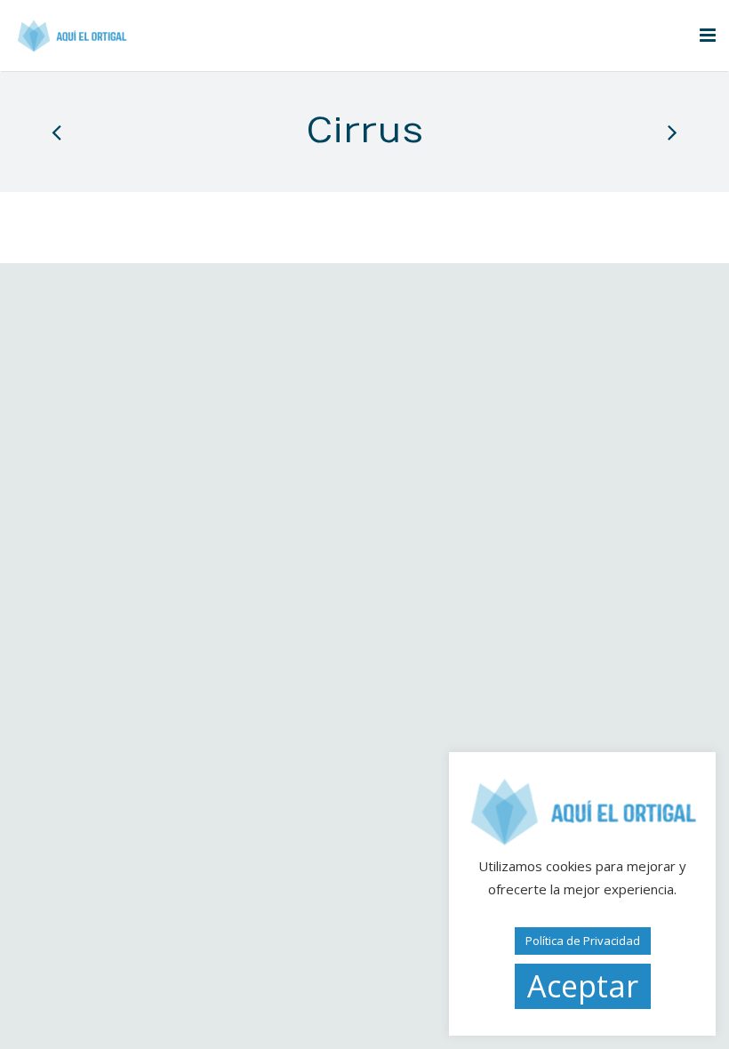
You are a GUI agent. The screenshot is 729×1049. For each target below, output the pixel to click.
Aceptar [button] (582, 985)
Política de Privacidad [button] (582, 941)
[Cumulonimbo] (671, 131)
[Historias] (58, 131)
